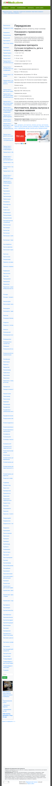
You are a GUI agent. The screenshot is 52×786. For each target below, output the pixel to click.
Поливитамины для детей (10, 462)
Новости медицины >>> (8, 721)
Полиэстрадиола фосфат (10, 422)
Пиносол (5, 329)
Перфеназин (6, 270)
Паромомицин (7, 196)
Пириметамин (7, 393)
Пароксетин (6, 193)
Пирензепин (6, 375)
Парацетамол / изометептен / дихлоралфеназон (8, 158)
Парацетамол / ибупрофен (10, 152)
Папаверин (6, 47)
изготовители (27, 125)
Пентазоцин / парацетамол (10, 240)
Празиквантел (7, 508)
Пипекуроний (6, 332)
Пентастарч (6, 230)
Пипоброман (6, 359)
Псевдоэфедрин (7, 659)
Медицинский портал (7, 11)
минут (16, 128)
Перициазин (6, 281)
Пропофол (6, 628)
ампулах (25, 126)
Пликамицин (6, 404)
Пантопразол (6, 40)
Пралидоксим (7, 490)
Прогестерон (6, 552)
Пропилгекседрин (8, 620)
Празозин (5, 511)
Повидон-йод (6, 485)
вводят (28, 128)
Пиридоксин (6, 386)
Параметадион (7, 53)
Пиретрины (6, 378)
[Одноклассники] (24, 143)
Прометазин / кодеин (9, 600)
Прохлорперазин (7, 557)
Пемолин (5, 207)
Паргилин (5, 188)
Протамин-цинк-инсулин (9, 638)
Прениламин (6, 530)
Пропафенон (6, 605)
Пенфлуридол (7, 212)
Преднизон (6, 528)
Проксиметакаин (7, 573)
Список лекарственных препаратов (11, 12)
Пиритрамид (6, 396)
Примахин (6, 538)
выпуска (30, 126)
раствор (39, 125)
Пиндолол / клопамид (9, 325)
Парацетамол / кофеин (9, 171)
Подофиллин (6, 407)
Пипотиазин (6, 362)
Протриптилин (7, 653)
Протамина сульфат (8, 642)
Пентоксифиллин (7, 247)
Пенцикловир (6, 259)
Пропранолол (6, 630)
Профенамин (6, 549)
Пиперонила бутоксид (9, 349)
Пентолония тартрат (8, 249)
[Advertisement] (27, 18)
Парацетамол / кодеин (9, 162)
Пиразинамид (7, 370)
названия (41, 126)
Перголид (5, 276)
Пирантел (5, 364)
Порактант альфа (8, 478)
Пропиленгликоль (8, 617)
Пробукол (6, 546)
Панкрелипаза (7, 35)
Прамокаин (6, 496)
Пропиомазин (7, 625)
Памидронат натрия (8, 28)
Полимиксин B (7, 443)
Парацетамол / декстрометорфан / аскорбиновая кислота (9, 95)
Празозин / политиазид (9, 514)
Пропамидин (6, 607)
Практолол (6, 488)
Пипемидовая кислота (9, 335)
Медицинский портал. (32, 782)
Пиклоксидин (6, 301)
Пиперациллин (7, 339)
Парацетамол (7, 58)
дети (15, 125)
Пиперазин (6, 346)
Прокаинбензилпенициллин (10, 565)
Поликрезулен (7, 436)
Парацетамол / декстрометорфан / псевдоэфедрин (8, 103)
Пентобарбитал (7, 244)
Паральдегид (6, 50)
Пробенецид (6, 544)
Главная (5, 7)
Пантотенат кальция (8, 43)
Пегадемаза (6, 201)
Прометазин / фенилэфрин (10, 590)
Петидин (5, 294)
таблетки (16, 126)
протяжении (45, 125)
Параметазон (6, 55)
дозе (36, 128)
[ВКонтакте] (21, 143)
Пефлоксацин (6, 199)
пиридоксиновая (42, 128)
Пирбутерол (6, 372)
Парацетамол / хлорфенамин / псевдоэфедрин (7, 148)
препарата (20, 125)
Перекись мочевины (8, 262)
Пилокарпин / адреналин (10, 311)
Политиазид (6, 455)
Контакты (31, 7)
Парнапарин (6, 191)
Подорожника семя (8, 418)
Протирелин (6, 646)
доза (21, 126)
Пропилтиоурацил (8, 622)
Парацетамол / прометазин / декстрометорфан (8, 177)
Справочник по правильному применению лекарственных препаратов (28, 11)
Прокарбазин (6, 568)
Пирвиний (6, 401)
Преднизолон (6, 521)
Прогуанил (6, 554)
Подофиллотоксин (8, 415)
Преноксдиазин (7, 533)
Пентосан (5, 254)
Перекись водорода (8, 266)
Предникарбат (7, 518)
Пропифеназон (7, 614)
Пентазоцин (6, 233)
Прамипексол (7, 493)
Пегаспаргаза (6, 204)
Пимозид (5, 315)
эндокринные (21, 128)
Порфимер (6, 482)
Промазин (6, 580)
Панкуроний (6, 38)
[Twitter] (22, 143)
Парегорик (6, 185)
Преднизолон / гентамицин (10, 523)
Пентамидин (6, 227)
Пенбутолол (6, 209)
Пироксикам (6, 399)
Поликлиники (21, 7)
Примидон (6, 541)
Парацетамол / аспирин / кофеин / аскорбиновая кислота (10, 82)
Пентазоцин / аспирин (9, 235)
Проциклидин (7, 656)
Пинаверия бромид (8, 318)
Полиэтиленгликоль (8, 427)
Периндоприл (7, 278)
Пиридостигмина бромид (10, 389)
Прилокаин (6, 536)
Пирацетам (6, 367)
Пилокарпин (6, 308)
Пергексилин (6, 273)
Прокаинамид (7, 563)
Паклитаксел (6, 25)
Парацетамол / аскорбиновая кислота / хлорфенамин (9, 68)
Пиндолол (6, 322)
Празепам (6, 505)
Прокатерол (6, 571)
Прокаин (5, 560)
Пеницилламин (7, 215)
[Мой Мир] (25, 143)
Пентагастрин (7, 225)
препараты (36, 126)
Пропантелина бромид (9, 610)
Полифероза (6, 434)
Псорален (5, 670)
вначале (32, 128)
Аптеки (12, 7)
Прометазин (6, 583)
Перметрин (6, 284)
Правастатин (6, 503)
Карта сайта (39, 7)
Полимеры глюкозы (8, 439)
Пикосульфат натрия (8, 304)
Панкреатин (6, 32)
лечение (34, 125)
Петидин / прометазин (9, 297)
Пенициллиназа (7, 218)
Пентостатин (6, 256)
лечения (47, 126)
